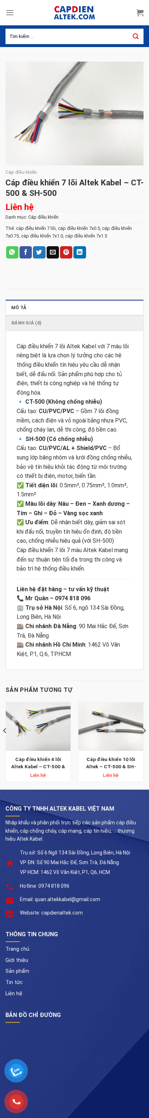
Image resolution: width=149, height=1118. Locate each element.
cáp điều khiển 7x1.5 (86, 236)
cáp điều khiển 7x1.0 (42, 236)
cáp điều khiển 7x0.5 (79, 228)
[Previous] (5, 745)
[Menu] (9, 12)
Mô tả (18, 307)
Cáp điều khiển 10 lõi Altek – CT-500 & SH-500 (111, 763)
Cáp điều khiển (21, 172)
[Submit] (135, 36)
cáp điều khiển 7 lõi (36, 228)
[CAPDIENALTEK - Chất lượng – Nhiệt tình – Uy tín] (74, 12)
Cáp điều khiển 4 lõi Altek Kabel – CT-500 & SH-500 (38, 763)
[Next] (144, 745)
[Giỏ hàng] (140, 13)
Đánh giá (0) (26, 322)
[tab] (74, 307)
